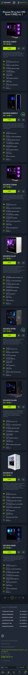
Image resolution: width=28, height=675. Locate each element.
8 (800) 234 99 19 (7, 657)
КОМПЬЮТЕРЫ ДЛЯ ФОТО (7, 626)
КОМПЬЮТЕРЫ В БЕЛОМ (7, 617)
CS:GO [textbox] (6, 667)
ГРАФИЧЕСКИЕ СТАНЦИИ (7, 611)
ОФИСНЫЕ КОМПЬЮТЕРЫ (7, 614)
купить (9, 48)
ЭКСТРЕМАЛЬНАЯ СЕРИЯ (7, 620)
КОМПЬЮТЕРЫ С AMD (7, 623)
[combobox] (11, 667)
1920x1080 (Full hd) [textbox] (23, 667)
